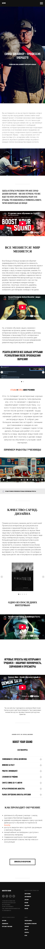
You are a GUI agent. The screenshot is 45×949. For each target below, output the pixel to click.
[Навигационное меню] (41, 3)
